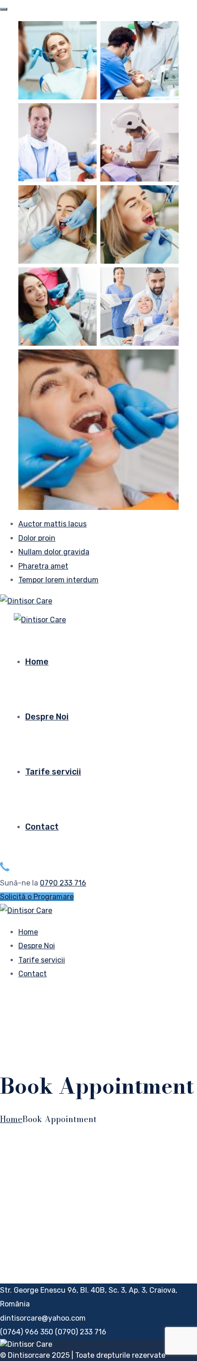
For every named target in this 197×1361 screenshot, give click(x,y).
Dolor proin (36, 538)
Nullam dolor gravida (53, 552)
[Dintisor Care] (26, 601)
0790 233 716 (63, 883)
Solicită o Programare (37, 896)
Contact (42, 827)
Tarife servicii (53, 772)
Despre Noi (47, 717)
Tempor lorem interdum (58, 579)
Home (37, 662)
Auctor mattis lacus (52, 524)
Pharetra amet (43, 566)
